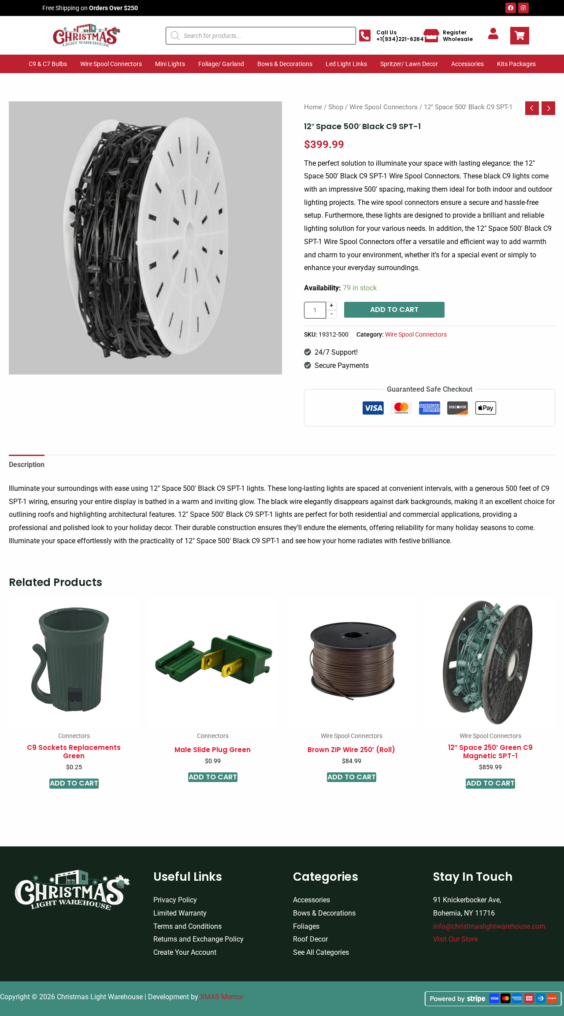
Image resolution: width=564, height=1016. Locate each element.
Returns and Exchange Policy (198, 939)
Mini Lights (170, 63)
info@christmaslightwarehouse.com (489, 926)
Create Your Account (184, 952)
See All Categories (321, 952)
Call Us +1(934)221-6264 (400, 36)
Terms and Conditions (187, 926)
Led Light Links (346, 63)
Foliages (306, 926)
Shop (335, 107)
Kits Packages (516, 63)
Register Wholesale (458, 36)
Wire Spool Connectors (111, 63)
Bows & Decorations (284, 63)
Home (313, 107)
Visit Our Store (455, 939)
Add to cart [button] (74, 783)
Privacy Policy (175, 900)
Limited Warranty (180, 913)
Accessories (467, 63)
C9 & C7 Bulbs (48, 63)
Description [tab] (27, 464)
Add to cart (394, 309)
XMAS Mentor (221, 997)
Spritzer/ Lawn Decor (409, 63)
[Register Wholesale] (431, 35)
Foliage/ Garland (221, 63)
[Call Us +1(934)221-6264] (364, 35)
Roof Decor (310, 939)
